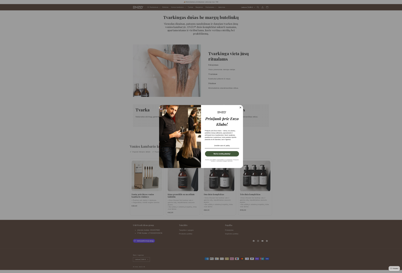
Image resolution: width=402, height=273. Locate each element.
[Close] (240, 107)
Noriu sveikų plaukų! (222, 154)
